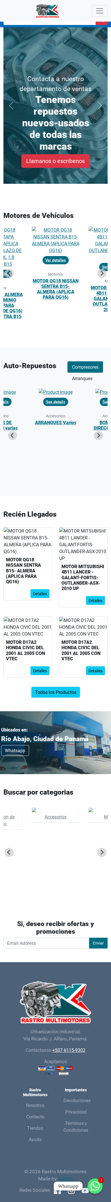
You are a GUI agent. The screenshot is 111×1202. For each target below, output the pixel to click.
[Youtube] (85, 1190)
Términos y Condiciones (75, 1126)
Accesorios (56, 817)
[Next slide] (101, 273)
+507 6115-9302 (68, 1050)
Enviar (98, 943)
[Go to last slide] (9, 273)
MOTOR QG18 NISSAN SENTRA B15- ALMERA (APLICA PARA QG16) (56, 289)
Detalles (40, 593)
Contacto (35, 1117)
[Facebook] (58, 1190)
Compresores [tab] (85, 367)
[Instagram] (72, 1190)
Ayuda (35, 1139)
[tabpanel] (55, 436)
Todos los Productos (55, 692)
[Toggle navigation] (100, 11)
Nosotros (35, 1105)
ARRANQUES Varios (55, 422)
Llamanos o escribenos (55, 161)
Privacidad (76, 1112)
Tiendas (35, 1128)
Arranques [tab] (82, 378)
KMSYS (66, 1179)
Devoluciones (77, 1100)
